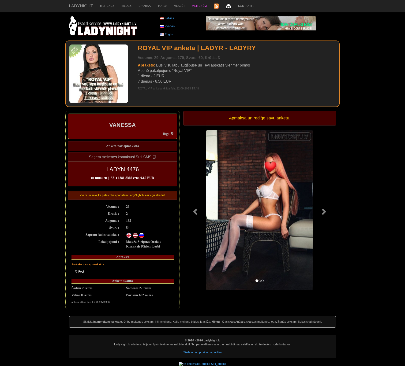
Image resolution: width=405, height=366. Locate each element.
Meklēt (179, 5)
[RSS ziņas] (216, 6)
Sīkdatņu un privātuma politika (202, 352)
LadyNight (81, 6)
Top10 (162, 5)
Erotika (145, 5)
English (169, 34)
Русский (170, 26)
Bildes (126, 5)
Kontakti (245, 5)
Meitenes (107, 5)
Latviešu (170, 18)
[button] (194, 210)
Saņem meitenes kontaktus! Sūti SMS (120, 157)
